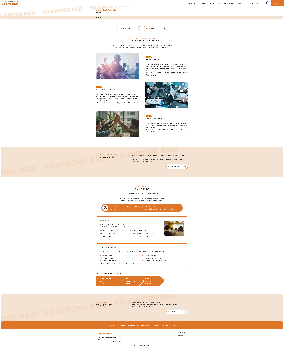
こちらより (101, 281)
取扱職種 (240, 3)
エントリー (277, 3)
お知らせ (259, 3)
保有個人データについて (183, 332)
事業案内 (204, 3)
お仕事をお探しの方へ (214, 3)
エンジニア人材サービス (124, 28)
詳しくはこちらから (173, 166)
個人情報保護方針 (181, 335)
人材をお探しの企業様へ (228, 3)
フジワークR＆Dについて (192, 3)
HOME (98, 17)
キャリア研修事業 (249, 3)
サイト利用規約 (181, 334)
